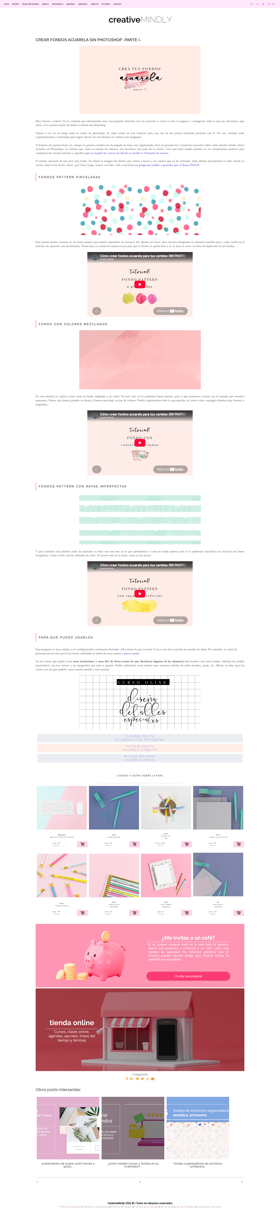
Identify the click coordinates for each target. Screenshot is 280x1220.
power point (131, 653)
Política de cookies (70, 1206)
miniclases (58, 4)
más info (56, 845)
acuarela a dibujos (140, 749)
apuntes (70, 4)
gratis (45, 4)
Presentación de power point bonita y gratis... (68, 1165)
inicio (6, 4)
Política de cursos (121, 1206)
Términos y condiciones (96, 1206)
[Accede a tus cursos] (251, 4)
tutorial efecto (140, 736)
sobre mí (95, 4)
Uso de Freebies (184, 1206)
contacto (117, 4)
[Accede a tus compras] (263, 4)
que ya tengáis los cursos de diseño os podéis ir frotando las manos (126, 153)
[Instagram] (257, 4)
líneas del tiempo (30, 4)
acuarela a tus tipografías (140, 739)
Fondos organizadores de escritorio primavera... (198, 1165)
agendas (83, 4)
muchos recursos (140, 756)
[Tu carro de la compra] (269, 4)
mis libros (105, 4)
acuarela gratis (140, 759)
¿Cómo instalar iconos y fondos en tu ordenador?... (133, 1165)
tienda (15, 4)
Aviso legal (167, 1206)
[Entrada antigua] (242, 1182)
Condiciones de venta (209, 1206)
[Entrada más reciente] (38, 1182)
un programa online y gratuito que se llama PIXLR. (168, 165)
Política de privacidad (146, 1206)
